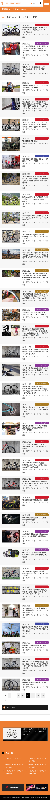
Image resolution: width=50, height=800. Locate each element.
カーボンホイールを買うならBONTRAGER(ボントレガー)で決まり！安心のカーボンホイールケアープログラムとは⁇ (35, 390)
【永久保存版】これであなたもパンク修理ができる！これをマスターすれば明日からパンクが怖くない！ (35, 296)
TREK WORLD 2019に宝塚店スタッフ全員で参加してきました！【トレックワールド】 (35, 610)
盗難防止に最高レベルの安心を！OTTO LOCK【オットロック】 (34, 646)
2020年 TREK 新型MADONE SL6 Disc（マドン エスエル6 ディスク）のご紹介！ (34, 30)
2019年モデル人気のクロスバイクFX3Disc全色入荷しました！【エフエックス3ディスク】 (35, 483)
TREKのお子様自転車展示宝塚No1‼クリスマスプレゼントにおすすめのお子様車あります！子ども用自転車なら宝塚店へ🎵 (35, 332)
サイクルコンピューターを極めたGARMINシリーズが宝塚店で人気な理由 (34, 555)
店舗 (33, 3)
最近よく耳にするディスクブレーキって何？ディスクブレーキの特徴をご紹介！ (35, 409)
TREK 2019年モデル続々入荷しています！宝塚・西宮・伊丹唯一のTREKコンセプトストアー (34, 592)
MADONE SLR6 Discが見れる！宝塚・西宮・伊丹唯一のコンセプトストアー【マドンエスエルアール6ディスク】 (35, 665)
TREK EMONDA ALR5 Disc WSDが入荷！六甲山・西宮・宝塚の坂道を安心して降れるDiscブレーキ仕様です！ (35, 180)
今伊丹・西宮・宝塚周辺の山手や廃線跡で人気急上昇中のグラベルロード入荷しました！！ (35, 352)
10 (23, 695)
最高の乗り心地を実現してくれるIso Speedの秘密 (34, 519)
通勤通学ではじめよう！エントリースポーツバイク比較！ (35, 87)
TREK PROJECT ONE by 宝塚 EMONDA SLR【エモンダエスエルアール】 (35, 573)
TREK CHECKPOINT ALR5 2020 (35, 500)
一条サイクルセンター (13, 758)
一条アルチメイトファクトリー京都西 (38, 772)
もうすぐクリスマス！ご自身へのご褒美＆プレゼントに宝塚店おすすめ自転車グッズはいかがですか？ (35, 370)
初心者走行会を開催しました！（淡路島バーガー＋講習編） (35, 160)
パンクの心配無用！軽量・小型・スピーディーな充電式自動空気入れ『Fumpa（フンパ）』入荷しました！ (35, 49)
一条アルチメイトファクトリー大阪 (38, 759)
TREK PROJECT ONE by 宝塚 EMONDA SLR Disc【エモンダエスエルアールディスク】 (34, 465)
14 (43, 695)
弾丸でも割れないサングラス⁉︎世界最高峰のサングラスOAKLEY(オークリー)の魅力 (34, 428)
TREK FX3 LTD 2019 (30, 141)
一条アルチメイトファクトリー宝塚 (15, 772)
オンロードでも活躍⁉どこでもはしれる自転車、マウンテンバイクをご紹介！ (35, 446)
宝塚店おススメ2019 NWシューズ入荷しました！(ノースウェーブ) (34, 314)
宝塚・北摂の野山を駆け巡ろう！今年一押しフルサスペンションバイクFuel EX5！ (35, 218)
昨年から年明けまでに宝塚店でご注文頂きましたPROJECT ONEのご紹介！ (35, 199)
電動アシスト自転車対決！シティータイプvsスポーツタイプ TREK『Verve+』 (35, 69)
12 (33, 695)
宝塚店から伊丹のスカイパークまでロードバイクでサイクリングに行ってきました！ (35, 629)
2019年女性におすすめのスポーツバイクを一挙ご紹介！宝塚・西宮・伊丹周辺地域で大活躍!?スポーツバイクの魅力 (35, 277)
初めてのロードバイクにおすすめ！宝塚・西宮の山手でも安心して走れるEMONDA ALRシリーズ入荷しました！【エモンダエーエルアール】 (35, 105)
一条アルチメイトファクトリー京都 (15, 766)
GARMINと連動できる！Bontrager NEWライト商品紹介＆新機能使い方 (35, 536)
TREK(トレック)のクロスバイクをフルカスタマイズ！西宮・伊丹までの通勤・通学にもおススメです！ (35, 125)
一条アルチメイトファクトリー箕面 (38, 766)
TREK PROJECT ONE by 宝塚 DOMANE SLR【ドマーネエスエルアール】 (35, 236)
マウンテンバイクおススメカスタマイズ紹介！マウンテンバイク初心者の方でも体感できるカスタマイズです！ (35, 256)
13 (38, 695)
